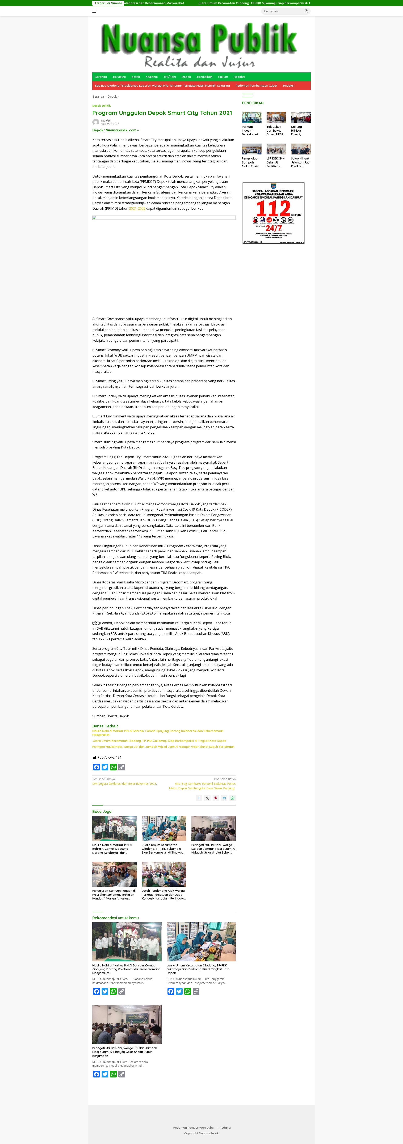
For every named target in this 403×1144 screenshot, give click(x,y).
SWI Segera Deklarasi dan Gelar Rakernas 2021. (124, 781)
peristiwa (119, 77)
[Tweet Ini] (207, 798)
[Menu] (95, 11)
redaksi (105, 120)
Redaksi (239, 77)
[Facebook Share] (199, 798)
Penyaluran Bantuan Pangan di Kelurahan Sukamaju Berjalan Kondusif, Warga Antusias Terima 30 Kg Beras (114, 894)
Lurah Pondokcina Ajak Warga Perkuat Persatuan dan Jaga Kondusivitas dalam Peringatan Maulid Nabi (164, 894)
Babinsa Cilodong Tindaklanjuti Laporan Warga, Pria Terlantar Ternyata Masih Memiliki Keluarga (162, 86)
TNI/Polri (170, 77)
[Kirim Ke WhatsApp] (232, 798)
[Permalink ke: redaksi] (95, 122)
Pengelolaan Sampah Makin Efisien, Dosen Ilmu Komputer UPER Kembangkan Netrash (251, 162)
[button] (306, 11)
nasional (152, 77)
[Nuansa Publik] (197, 44)
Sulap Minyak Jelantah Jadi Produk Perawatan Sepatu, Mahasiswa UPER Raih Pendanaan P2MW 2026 (300, 162)
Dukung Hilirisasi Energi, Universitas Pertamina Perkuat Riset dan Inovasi (300, 130)
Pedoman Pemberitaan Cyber (256, 86)
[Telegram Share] (224, 798)
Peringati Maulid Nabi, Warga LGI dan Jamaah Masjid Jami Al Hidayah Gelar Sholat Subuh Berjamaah (163, 747)
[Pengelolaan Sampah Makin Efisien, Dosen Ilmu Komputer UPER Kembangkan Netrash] (252, 149)
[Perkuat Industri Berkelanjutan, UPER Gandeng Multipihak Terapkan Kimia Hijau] (252, 117)
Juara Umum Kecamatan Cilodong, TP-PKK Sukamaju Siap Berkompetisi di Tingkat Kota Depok (219, 3)
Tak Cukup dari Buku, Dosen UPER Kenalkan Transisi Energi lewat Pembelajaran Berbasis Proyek (276, 130)
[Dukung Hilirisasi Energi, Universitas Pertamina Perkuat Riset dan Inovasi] (301, 117)
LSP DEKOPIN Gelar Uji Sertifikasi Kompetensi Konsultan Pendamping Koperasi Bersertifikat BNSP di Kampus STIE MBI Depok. (276, 162)
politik (136, 77)
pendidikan (204, 77)
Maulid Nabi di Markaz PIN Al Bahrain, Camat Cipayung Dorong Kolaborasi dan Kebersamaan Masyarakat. (158, 733)
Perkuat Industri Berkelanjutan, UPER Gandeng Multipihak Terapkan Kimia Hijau (251, 130)
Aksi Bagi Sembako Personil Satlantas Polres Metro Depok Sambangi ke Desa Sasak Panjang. (202, 783)
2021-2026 (137, 208)
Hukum (223, 77)
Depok (186, 77)
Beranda (101, 77)
